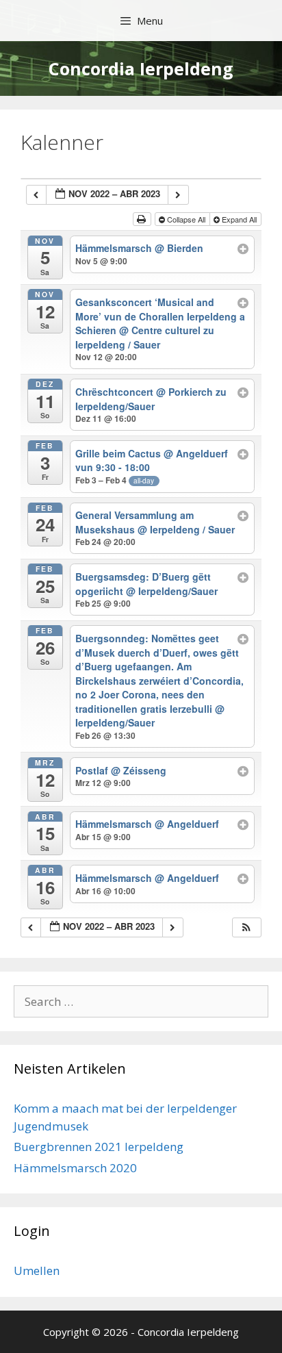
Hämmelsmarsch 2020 (75, 1168)
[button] (246, 927)
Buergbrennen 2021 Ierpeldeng (98, 1146)
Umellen (37, 1270)
